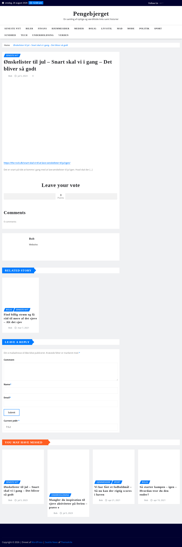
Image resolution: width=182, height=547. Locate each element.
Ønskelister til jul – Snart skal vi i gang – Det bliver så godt (40, 45)
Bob (10, 76)
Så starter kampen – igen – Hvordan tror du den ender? (158, 490)
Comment (9, 359)
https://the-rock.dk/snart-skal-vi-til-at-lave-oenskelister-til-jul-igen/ (37, 162)
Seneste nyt (12, 28)
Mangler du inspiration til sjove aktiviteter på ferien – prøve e (68, 503)
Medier (79, 28)
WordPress (37, 542)
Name (7, 384)
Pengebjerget (91, 13)
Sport (158, 28)
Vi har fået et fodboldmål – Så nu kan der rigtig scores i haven (113, 490)
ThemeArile (66, 542)
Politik (144, 28)
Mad (120, 28)
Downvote (91, 196)
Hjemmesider (60, 28)
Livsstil (106, 28)
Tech (24, 35)
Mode (131, 28)
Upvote (30, 196)
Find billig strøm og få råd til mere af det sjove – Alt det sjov (20, 318)
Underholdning (43, 35)
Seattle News (51, 542)
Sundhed (10, 35)
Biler (29, 28)
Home (7, 45)
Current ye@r (11, 420)
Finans (42, 28)
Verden (63, 35)
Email (7, 397)
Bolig (92, 28)
